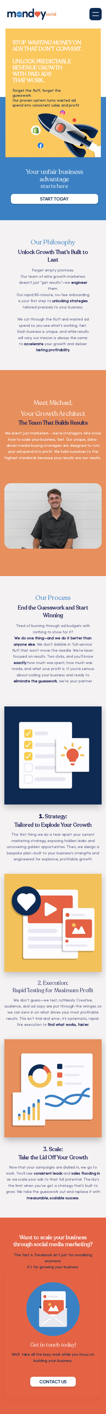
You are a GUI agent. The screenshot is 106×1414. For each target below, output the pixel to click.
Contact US (53, 1381)
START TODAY (54, 199)
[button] (95, 14)
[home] (31, 14)
